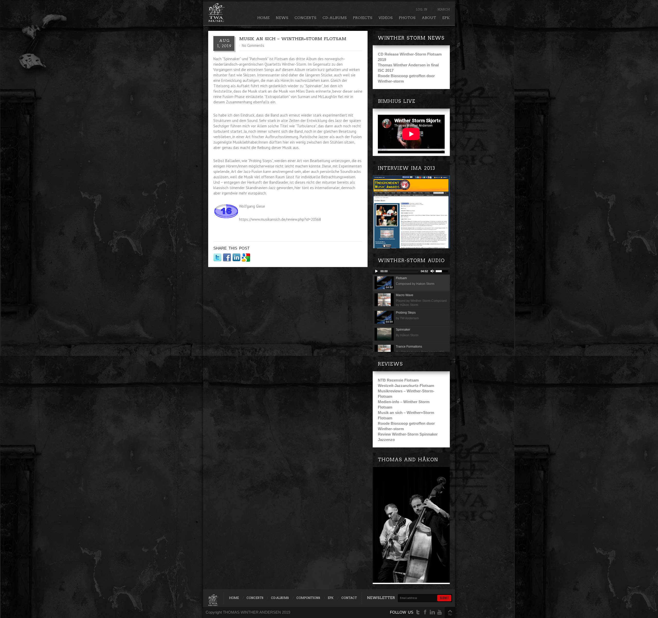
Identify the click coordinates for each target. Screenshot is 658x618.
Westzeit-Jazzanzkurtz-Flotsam (406, 385)
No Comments (253, 45)
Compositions (308, 598)
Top (450, 614)
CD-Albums (335, 18)
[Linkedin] (432, 612)
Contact (349, 598)
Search (443, 9)
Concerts (305, 18)
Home (263, 18)
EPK (446, 18)
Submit (444, 598)
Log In (421, 9)
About (429, 18)
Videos (386, 18)
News (282, 18)
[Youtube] (439, 612)
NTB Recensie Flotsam (398, 380)
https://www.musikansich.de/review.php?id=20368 (280, 219)
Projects (362, 18)
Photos (407, 18)
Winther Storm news (411, 38)
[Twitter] (418, 612)
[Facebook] (425, 612)
